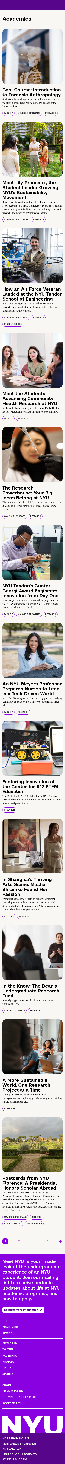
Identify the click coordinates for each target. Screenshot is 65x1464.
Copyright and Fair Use (19, 1397)
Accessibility (12, 1403)
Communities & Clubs (16, 219)
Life (5, 1321)
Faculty (8, 113)
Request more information (21, 1309)
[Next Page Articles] (60, 1241)
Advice (7, 1333)
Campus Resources (14, 516)
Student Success (15, 1459)
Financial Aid (11, 1449)
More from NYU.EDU (16, 1438)
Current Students (14, 1010)
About (6, 1385)
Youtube (8, 1361)
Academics (10, 1327)
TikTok (6, 1368)
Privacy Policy (13, 1391)
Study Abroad (34, 1223)
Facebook (9, 1355)
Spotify (7, 1374)
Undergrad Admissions (19, 1444)
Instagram (9, 1343)
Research (50, 113)
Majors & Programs (29, 113)
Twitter (8, 1349)
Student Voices (13, 324)
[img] (32, 56)
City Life (9, 916)
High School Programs (19, 1454)
